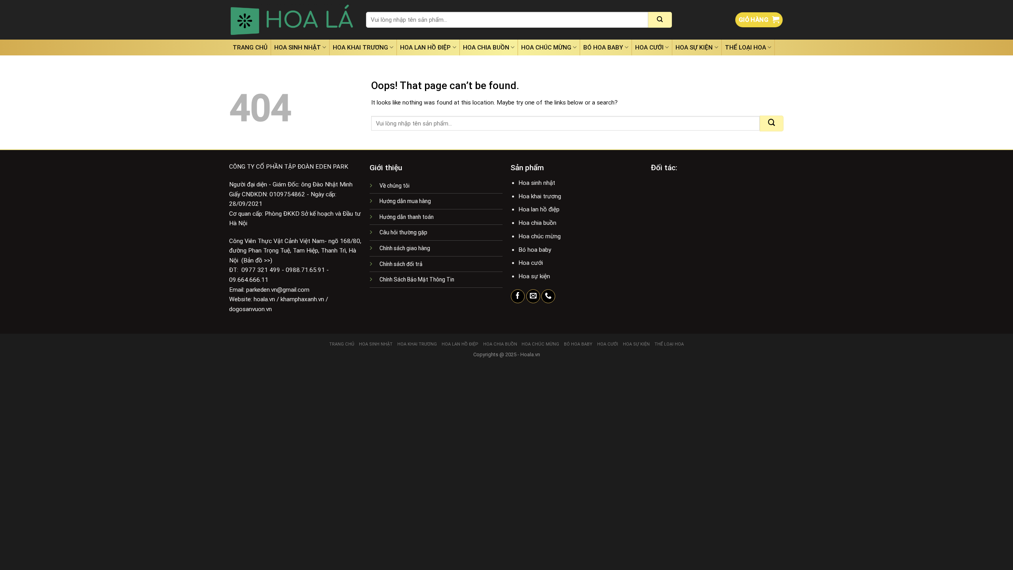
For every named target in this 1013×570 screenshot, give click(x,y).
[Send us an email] (533, 296)
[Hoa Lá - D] (292, 20)
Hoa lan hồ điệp (425, 47)
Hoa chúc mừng (546, 47)
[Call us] (548, 296)
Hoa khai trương (360, 47)
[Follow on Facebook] (518, 296)
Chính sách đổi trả (401, 264)
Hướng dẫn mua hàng (405, 201)
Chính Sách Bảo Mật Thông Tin (416, 279)
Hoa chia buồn (486, 47)
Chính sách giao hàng (404, 248)
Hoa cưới (649, 47)
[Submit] (660, 20)
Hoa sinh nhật (297, 47)
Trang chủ (250, 47)
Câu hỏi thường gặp (403, 232)
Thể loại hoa (745, 47)
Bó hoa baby (603, 47)
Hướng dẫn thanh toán (406, 217)
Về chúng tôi (394, 185)
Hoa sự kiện (694, 47)
